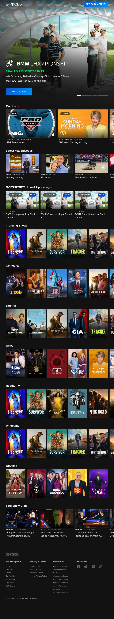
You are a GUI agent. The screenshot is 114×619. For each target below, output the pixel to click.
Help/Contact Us (60, 566)
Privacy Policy (35, 570)
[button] (7, 4)
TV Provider (10, 576)
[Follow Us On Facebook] (78, 566)
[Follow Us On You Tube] (93, 566)
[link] (96, 4)
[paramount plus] (16, 4)
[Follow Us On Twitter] (86, 566)
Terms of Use (35, 566)
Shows (8, 566)
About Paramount (60, 586)
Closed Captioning (60, 576)
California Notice (36, 573)
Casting (56, 573)
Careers (56, 589)
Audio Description (60, 579)
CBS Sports (10, 586)
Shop (8, 589)
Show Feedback (59, 570)
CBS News (10, 583)
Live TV (9, 570)
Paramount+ (11, 579)
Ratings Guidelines (61, 583)
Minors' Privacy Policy (38, 576)
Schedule (10, 573)
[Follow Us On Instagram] (100, 566)
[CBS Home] (12, 554)
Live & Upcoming (38, 187)
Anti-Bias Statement (61, 593)
